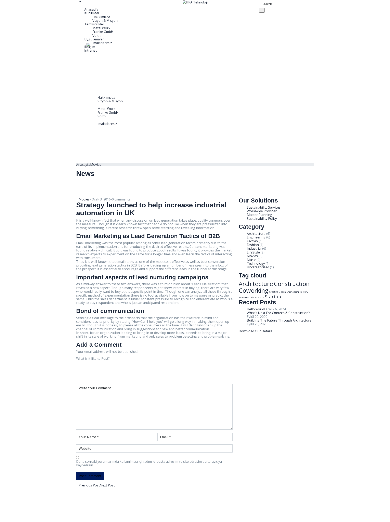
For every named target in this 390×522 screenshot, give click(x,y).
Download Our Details (255, 331)
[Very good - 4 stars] (89, 375)
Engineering (256, 237)
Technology (256, 263)
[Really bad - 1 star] (85, 364)
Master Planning (259, 214)
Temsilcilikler (94, 24)
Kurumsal (91, 13)
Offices (253, 297)
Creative (273, 291)
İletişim (94, 127)
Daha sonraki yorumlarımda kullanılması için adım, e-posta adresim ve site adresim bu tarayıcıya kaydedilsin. (149, 463)
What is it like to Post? (93, 358)
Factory (252, 241)
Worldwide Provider (262, 211)
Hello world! (256, 309)
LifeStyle (253, 252)
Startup (273, 297)
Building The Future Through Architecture (279, 320)
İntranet (95, 131)
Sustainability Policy (262, 218)
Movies (95, 164)
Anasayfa (91, 9)
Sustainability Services (264, 207)
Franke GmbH (102, 31)
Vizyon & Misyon (105, 20)
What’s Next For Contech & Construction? (278, 313)
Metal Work (101, 28)
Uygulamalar (94, 39)
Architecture (256, 233)
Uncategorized (258, 267)
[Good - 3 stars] (88, 371)
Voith (96, 35)
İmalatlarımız (107, 123)
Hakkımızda (101, 17)
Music (251, 260)
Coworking (253, 290)
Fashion (253, 245)
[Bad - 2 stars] (86, 367)
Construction (292, 284)
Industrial (254, 248)
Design (282, 291)
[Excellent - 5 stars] (90, 379)
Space (261, 297)
